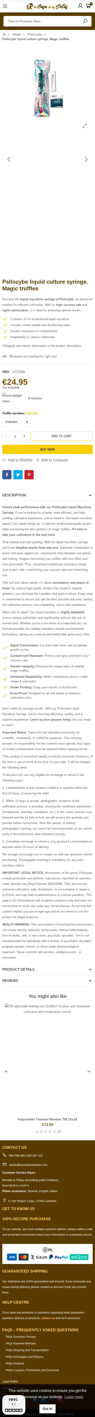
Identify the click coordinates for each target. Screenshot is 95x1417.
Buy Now (47, 449)
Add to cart (61, 436)
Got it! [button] (48, 1409)
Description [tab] (14, 495)
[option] (47, 89)
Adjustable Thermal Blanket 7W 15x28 (47, 1119)
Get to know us (18, 1209)
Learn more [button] (74, 1397)
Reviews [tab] (10, 981)
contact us (48, 1318)
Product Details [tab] (18, 969)
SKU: (5, 372)
